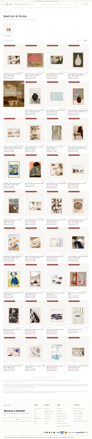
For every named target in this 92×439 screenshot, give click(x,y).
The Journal (47, 416)
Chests (64, 7)
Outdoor (76, 7)
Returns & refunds (61, 418)
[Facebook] (47, 433)
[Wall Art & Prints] (13, 94)
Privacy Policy (60, 421)
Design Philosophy (49, 411)
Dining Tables (28, 7)
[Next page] (55, 377)
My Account (59, 411)
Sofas (15, 7)
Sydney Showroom (78, 411)
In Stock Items (37, 408)
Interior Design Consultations (81, 421)
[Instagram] (45, 433)
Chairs (22, 7)
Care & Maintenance (62, 413)
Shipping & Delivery (61, 416)
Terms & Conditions (61, 423)
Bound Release (58, 4)
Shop (45, 4)
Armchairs (47, 7)
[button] (2, 4)
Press (46, 421)
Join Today (55, 1)
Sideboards (60, 7)
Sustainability (48, 413)
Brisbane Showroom (79, 413)
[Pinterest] (49, 433)
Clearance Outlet (78, 416)
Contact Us (59, 408)
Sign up (17, 419)
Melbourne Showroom (79, 408)
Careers (46, 423)
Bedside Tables (70, 7)
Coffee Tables (53, 7)
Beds (19, 7)
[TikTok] (52, 433)
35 (51, 377)
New (50, 4)
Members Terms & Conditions (64, 426)
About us (47, 408)
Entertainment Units (39, 7)
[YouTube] (54, 433)
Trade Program (77, 418)
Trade (75, 4)
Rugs (33, 7)
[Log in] (81, 4)
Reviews (47, 418)
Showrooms (68, 4)
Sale (35, 423)
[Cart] (87, 4)
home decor (31, 387)
